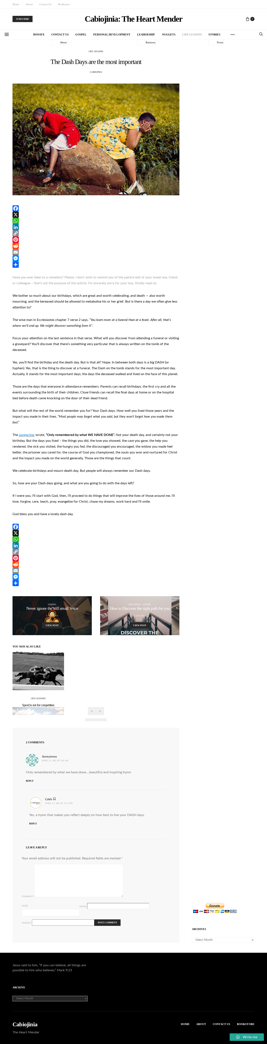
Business (150, 42)
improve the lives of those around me (143, 495)
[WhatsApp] (96, 221)
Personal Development (111, 34)
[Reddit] (96, 246)
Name (25, 906)
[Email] (96, 252)
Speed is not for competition (38, 705)
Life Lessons (192, 34)
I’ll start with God (45, 495)
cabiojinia (96, 72)
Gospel (81, 34)
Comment (28, 896)
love (16, 501)
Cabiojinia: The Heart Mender (133, 19)
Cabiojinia (25, 1024)
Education (134, 604)
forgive (25, 501)
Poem (220, 42)
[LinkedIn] (96, 227)
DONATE (39, 34)
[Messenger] (96, 258)
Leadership (146, 34)
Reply (30, 781)
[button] (88, 719)
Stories (214, 34)
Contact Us (45, 4)
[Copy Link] (96, 233)
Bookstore (64, 4)
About (29, 4)
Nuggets (168, 34)
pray (53, 501)
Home (16, 4)
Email (82, 906)
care (35, 501)
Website (26, 923)
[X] (96, 215)
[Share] (96, 265)
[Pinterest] (96, 240)
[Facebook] (96, 208)
